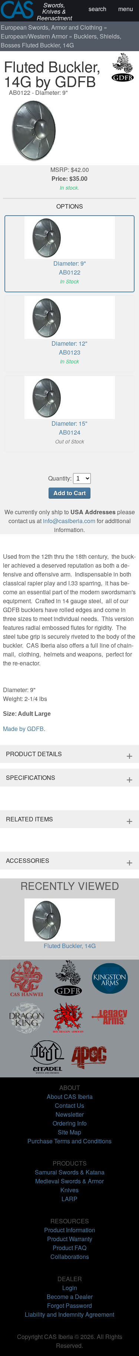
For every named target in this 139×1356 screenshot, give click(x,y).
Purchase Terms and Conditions (69, 1141)
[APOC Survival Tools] (88, 1072)
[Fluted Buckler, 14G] (69, 160)
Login (69, 1287)
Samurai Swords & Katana (70, 1172)
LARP (69, 1198)
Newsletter (70, 1114)
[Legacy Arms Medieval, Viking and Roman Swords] (109, 1033)
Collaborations (69, 1256)
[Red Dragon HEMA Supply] (68, 1033)
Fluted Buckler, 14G (70, 945)
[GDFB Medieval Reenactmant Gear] (68, 994)
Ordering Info (70, 1123)
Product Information (69, 1230)
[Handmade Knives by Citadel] (47, 1072)
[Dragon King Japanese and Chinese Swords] (26, 1033)
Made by (23, 728)
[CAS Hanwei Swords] (26, 994)
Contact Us (69, 1105)
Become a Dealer (70, 1296)
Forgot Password (69, 1305)
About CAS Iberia (70, 1096)
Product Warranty (69, 1238)
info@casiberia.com (69, 520)
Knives (69, 1190)
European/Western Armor (34, 36)
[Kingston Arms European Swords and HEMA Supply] (109, 994)
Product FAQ (69, 1247)
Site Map (69, 1132)
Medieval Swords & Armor (69, 1181)
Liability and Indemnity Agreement (69, 1314)
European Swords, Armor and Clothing (51, 27)
